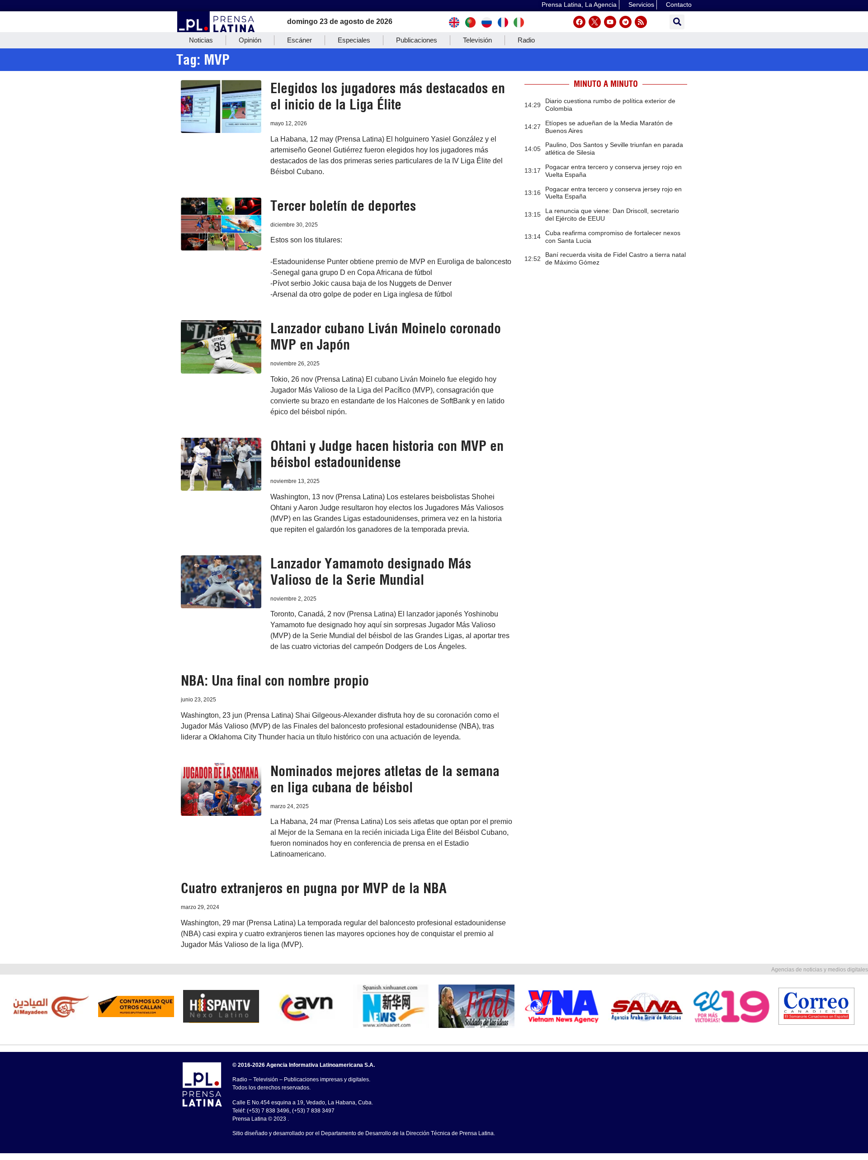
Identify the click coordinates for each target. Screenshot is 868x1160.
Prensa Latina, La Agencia (579, 4)
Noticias (201, 40)
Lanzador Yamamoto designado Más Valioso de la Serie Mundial (370, 571)
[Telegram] (625, 22)
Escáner (299, 40)
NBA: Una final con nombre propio (275, 680)
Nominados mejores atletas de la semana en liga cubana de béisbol (385, 779)
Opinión (250, 40)
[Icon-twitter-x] (595, 22)
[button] (677, 21)
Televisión (477, 40)
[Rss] (641, 22)
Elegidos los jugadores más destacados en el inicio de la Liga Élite (387, 96)
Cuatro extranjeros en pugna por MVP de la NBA (314, 888)
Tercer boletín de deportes (343, 205)
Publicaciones (416, 40)
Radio (526, 40)
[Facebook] (579, 22)
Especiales (354, 40)
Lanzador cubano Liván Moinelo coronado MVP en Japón (385, 336)
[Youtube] (610, 22)
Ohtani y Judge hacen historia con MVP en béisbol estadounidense (387, 454)
